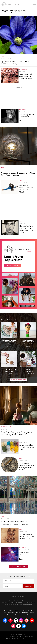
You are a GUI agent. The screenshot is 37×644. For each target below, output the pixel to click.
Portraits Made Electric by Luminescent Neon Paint (26, 555)
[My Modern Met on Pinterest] (10, 620)
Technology (10, 615)
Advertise (8, 639)
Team (17, 636)
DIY (32, 610)
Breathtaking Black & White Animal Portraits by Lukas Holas (26, 117)
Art (2, 56)
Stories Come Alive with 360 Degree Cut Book (26, 447)
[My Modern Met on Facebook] (5, 620)
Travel (16, 615)
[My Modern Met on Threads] (18, 626)
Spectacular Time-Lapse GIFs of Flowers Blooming (15, 62)
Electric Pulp (26, 641)
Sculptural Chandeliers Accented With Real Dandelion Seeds (18, 173)
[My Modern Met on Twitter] (16, 620)
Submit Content (24, 636)
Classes (18, 612)
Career (4, 612)
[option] (10, 291)
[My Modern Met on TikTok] (13, 626)
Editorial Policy (11, 636)
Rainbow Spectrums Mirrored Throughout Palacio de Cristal (14, 522)
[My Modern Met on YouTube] (32, 620)
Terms (29, 639)
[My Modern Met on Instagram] (21, 620)
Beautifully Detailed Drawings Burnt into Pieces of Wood (26, 536)
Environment (25, 612)
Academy (22, 615)
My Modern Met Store (10, 320)
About (5, 636)
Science (32, 612)
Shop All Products (18, 380)
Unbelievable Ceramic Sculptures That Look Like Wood (26, 188)
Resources (11, 612)
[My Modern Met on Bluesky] (24, 626)
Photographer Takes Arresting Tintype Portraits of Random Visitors (26, 229)
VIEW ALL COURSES (13, 265)
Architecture (25, 610)
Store (28, 615)
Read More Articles (18, 567)
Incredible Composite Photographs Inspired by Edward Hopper (16, 433)
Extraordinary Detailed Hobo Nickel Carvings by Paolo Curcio (27, 466)
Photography (24, 69)
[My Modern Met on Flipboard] (26, 620)
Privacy (25, 639)
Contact (31, 636)
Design (10, 610)
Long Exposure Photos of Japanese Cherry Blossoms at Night (27, 76)
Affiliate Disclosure (17, 639)
